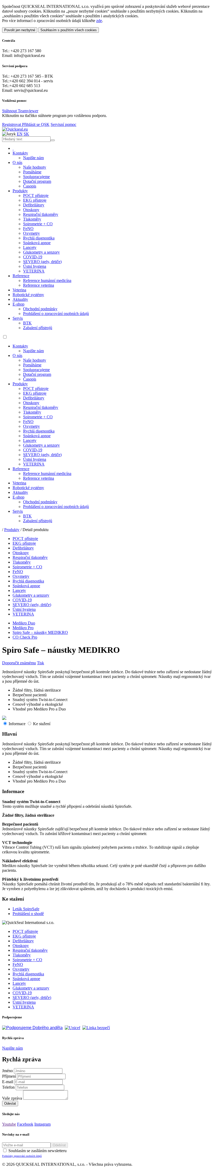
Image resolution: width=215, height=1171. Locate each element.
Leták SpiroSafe (26, 909)
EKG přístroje (34, 200)
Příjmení (9, 1076)
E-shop (18, 304)
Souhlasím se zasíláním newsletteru (34, 1152)
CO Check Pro (25, 637)
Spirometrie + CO (38, 224)
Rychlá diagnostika (39, 238)
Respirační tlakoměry (40, 214)
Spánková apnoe (37, 242)
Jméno (7, 1070)
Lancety (29, 247)
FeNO (28, 228)
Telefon (8, 1087)
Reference (21, 276)
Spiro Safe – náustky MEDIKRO (40, 632)
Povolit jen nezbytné (19, 30)
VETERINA (34, 271)
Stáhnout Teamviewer (20, 111)
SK (26, 134)
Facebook (25, 1124)
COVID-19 (32, 257)
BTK (27, 323)
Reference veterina (38, 285)
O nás (17, 162)
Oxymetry (31, 233)
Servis (18, 318)
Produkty (20, 191)
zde (99, 20)
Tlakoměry (32, 219)
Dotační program (37, 181)
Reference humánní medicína (47, 280)
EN (20, 134)
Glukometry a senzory (41, 252)
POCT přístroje (36, 195)
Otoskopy (31, 209)
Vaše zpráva (12, 1098)
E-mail (7, 1081)
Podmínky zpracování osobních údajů (22, 1155)
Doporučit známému (19, 663)
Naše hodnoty (34, 167)
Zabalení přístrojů (37, 327)
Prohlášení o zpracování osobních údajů (56, 313)
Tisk (40, 663)
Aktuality (20, 299)
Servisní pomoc (63, 124)
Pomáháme (32, 172)
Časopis (29, 186)
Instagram (42, 1124)
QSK (45, 124)
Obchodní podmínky (40, 309)
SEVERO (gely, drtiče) (42, 261)
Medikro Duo (24, 623)
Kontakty (20, 153)
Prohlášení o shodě (28, 913)
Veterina (19, 290)
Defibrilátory (33, 205)
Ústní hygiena (34, 266)
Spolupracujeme (36, 176)
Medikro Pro (23, 627)
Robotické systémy (28, 294)
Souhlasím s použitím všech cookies (68, 30)
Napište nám (33, 158)
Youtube (9, 1124)
